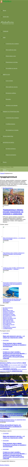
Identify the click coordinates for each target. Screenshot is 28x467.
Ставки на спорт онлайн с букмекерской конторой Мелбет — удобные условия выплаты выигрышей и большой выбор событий (14, 393)
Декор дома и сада (11, 56)
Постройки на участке (11, 68)
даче (24, 363)
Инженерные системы (12, 62)
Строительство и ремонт (12, 43)
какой (19, 364)
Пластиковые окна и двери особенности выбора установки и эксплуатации (13, 253)
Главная (2, 173)
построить (12, 366)
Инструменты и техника (12, 130)
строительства (24, 369)
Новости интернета (11, 154)
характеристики (17, 371)
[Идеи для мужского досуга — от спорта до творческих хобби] (11, 236)
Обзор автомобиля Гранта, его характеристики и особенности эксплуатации (10, 426)
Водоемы (8, 99)
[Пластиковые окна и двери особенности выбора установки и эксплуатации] (11, 251)
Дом (4, 37)
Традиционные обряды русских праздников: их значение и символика (13, 212)
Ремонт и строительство (11, 111)
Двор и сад (6, 74)
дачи (1, 365)
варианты (3, 363)
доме (9, 364)
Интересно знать (8, 142)
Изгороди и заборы (11, 93)
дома (6, 365)
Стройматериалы (10, 124)
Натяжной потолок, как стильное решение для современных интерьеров (13, 404)
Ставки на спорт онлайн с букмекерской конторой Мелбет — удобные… (13, 268)
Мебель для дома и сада (9, 318)
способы (19, 369)
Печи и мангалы (8, 136)
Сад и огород (9, 80)
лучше (22, 364)
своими (6, 369)
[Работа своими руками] (5, 3)
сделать (13, 369)
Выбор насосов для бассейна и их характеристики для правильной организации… (12, 300)
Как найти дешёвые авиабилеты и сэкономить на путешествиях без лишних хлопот (11, 415)
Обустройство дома (11, 49)
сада (1, 369)
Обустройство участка (12, 87)
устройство (9, 371)
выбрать (19, 363)
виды (9, 363)
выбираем (13, 362)
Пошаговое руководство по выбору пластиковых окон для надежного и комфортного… (12, 284)
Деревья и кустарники (11, 105)
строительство (2, 371)
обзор (25, 364)
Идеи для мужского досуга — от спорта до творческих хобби (13, 380)
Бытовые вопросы (11, 148)
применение (17, 366)
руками (23, 367)
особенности (5, 367)
